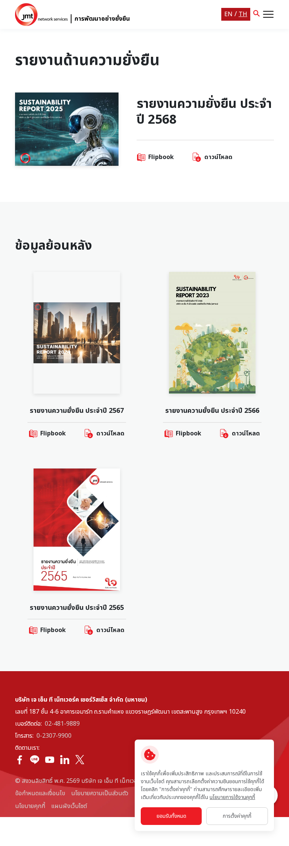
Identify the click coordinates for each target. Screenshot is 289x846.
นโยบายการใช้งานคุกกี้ (232, 797)
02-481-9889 (62, 723)
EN (228, 14)
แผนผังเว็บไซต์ (69, 806)
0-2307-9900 (54, 735)
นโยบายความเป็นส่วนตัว (99, 793)
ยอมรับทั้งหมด (171, 816)
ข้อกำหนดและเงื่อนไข (40, 793)
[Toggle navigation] (268, 14)
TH (243, 14)
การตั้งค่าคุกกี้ (237, 816)
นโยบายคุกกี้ (30, 806)
